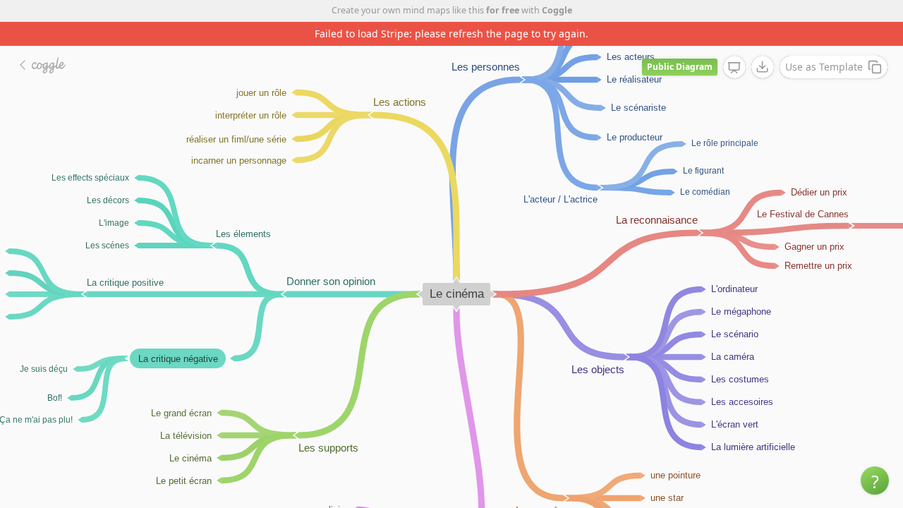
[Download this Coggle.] (762, 67)
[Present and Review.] (734, 67)
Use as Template (824, 66)
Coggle (557, 10)
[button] (875, 480)
